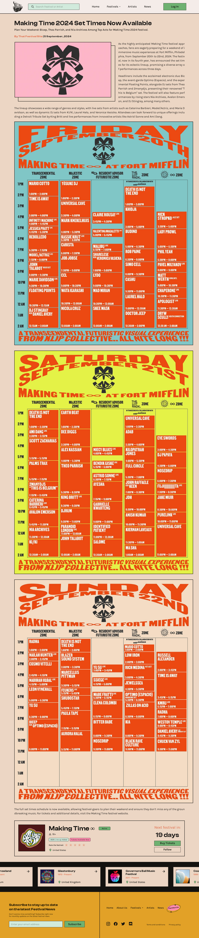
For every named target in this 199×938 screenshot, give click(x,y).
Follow (167, 849)
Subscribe (74, 924)
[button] (95, 6)
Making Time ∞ (72, 828)
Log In (175, 6)
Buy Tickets (167, 843)
